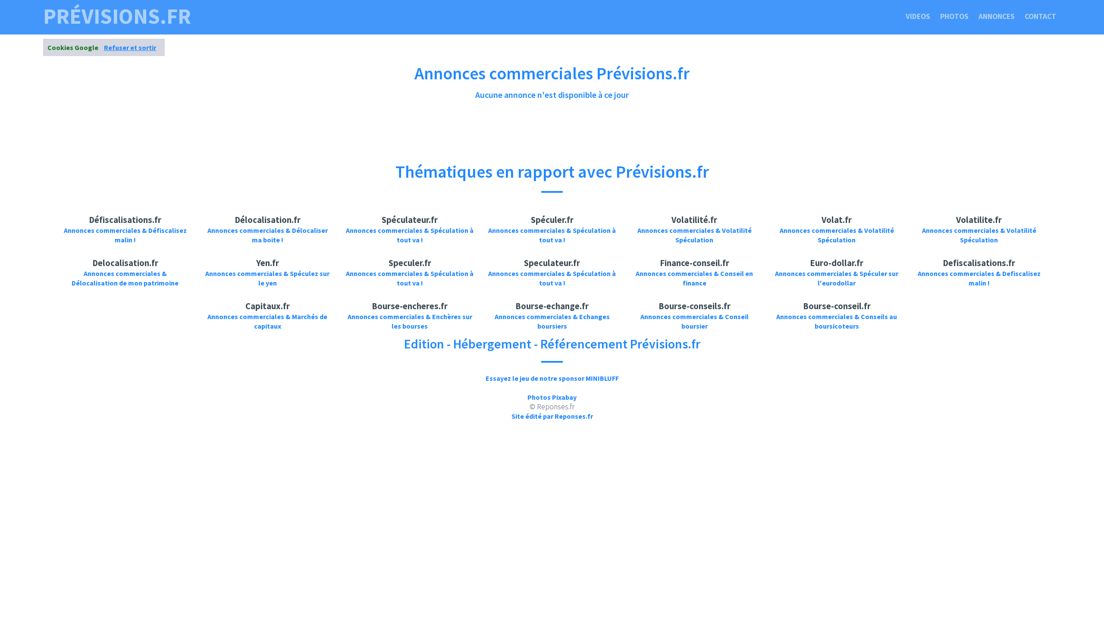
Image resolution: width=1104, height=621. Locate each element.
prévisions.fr (117, 16)
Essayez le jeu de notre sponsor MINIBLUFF (552, 378)
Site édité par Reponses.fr (552, 416)
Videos (918, 16)
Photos (954, 16)
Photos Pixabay (552, 397)
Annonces (997, 16)
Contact (1040, 16)
